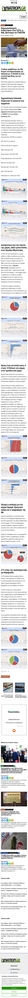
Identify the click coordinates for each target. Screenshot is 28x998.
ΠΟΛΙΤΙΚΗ (3, 25)
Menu (24, 17)
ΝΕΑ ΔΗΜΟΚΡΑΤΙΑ (4, 853)
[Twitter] (5, 63)
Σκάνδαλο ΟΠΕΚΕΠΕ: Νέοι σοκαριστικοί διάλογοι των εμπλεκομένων (10, 813)
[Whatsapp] (10, 63)
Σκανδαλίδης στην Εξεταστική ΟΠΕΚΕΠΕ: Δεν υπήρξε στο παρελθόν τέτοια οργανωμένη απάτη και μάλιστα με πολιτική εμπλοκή (14, 770)
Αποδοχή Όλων (14, 988)
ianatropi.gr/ (15, 972)
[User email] (14, 730)
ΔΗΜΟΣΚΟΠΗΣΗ (5, 676)
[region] (14, 986)
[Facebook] (2, 63)
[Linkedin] (7, 63)
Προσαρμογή (14, 991)
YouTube (14, 3)
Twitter (16, 3)
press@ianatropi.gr (15, 969)
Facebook (12, 3)
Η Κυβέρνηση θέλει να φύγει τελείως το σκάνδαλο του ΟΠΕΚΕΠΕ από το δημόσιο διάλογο (13, 856)
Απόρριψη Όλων (14, 995)
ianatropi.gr (20, 726)
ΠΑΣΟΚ (5, 114)
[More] (12, 63)
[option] (17, 20)
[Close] (26, 975)
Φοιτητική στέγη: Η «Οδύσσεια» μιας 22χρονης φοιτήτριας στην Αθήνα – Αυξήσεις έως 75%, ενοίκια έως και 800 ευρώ (14, 895)
